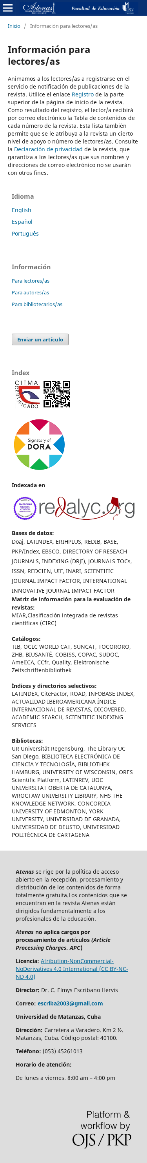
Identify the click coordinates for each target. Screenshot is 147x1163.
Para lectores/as (30, 280)
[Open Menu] (8, 8)
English (21, 210)
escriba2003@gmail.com (70, 1003)
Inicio (14, 25)
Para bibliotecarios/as (37, 304)
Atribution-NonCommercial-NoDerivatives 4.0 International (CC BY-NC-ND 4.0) (72, 968)
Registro (83, 94)
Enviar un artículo (40, 339)
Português (25, 233)
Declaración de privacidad (48, 149)
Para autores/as (30, 292)
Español (22, 221)
